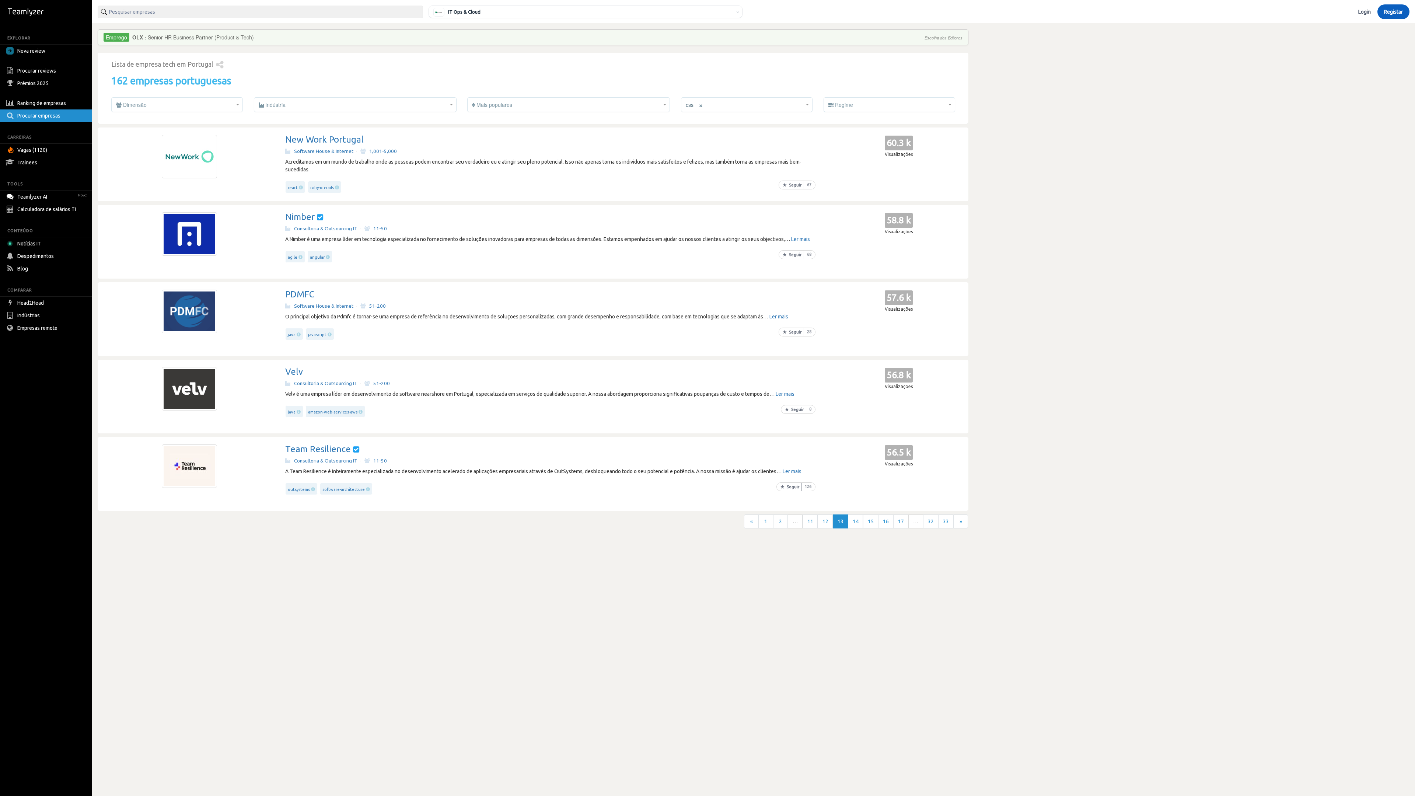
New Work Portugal (324, 139)
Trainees (27, 162)
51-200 (377, 306)
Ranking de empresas (41, 103)
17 (901, 521)
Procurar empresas (38, 116)
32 (931, 521)
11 (810, 521)
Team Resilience (318, 449)
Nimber (300, 217)
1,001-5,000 (383, 151)
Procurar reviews (36, 71)
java (292, 334)
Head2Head (30, 303)
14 (856, 521)
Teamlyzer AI (52, 196)
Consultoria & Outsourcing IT (325, 228)
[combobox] (260, 12)
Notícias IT (29, 244)
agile (292, 257)
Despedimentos (35, 256)
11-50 (380, 228)
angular (317, 257)
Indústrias (28, 315)
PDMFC (299, 294)
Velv (294, 372)
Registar (1393, 12)
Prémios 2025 (33, 83)
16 (886, 521)
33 (946, 521)
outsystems (299, 489)
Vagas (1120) (32, 150)
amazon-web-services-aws (332, 412)
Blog (22, 269)
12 (825, 521)
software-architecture (343, 489)
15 (871, 521)
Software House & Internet (323, 151)
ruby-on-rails (322, 187)
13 (840, 521)
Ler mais (800, 239)
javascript (317, 334)
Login (1364, 12)
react (293, 187)
